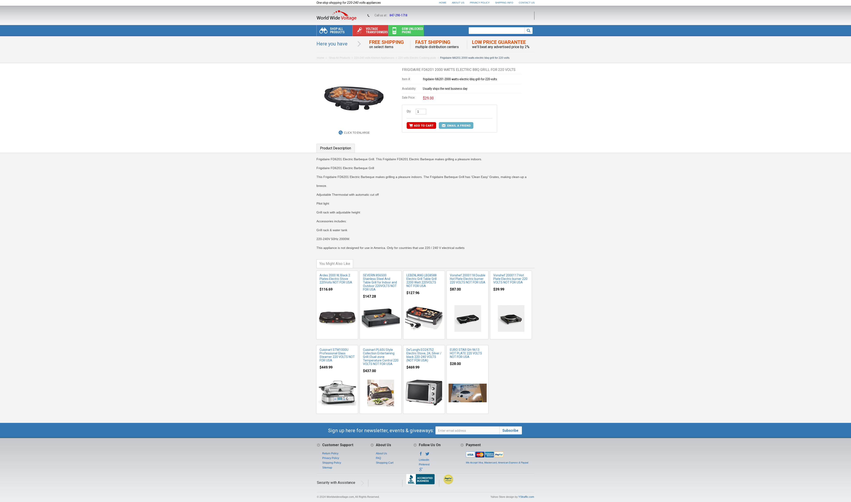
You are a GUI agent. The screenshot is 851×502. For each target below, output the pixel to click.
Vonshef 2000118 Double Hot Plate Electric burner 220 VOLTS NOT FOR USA (467, 278)
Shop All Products (337, 30)
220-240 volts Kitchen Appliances (374, 57)
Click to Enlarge (357, 132)
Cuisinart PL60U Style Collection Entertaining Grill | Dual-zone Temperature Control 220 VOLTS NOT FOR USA (380, 357)
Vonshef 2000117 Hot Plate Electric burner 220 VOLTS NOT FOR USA (510, 278)
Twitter (427, 455)
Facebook (421, 455)
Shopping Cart (384, 462)
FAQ (378, 458)
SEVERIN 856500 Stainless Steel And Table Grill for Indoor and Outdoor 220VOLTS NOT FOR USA (380, 282)
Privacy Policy (480, 2)
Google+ (421, 471)
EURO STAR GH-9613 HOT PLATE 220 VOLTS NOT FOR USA (466, 353)
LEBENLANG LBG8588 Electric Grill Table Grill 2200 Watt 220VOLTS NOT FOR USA (421, 280)
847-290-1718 (398, 15)
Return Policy (330, 453)
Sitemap (327, 467)
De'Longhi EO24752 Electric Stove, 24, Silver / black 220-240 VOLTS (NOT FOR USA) (423, 355)
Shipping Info (504, 2)
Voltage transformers (377, 30)
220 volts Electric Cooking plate (417, 57)
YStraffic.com (526, 496)
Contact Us (527, 2)
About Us (458, 2)
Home (442, 2)
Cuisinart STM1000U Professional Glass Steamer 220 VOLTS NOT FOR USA (337, 355)
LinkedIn (424, 459)
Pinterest (424, 464)
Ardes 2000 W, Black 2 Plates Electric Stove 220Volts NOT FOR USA (336, 278)
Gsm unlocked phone (412, 30)
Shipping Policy (331, 462)
